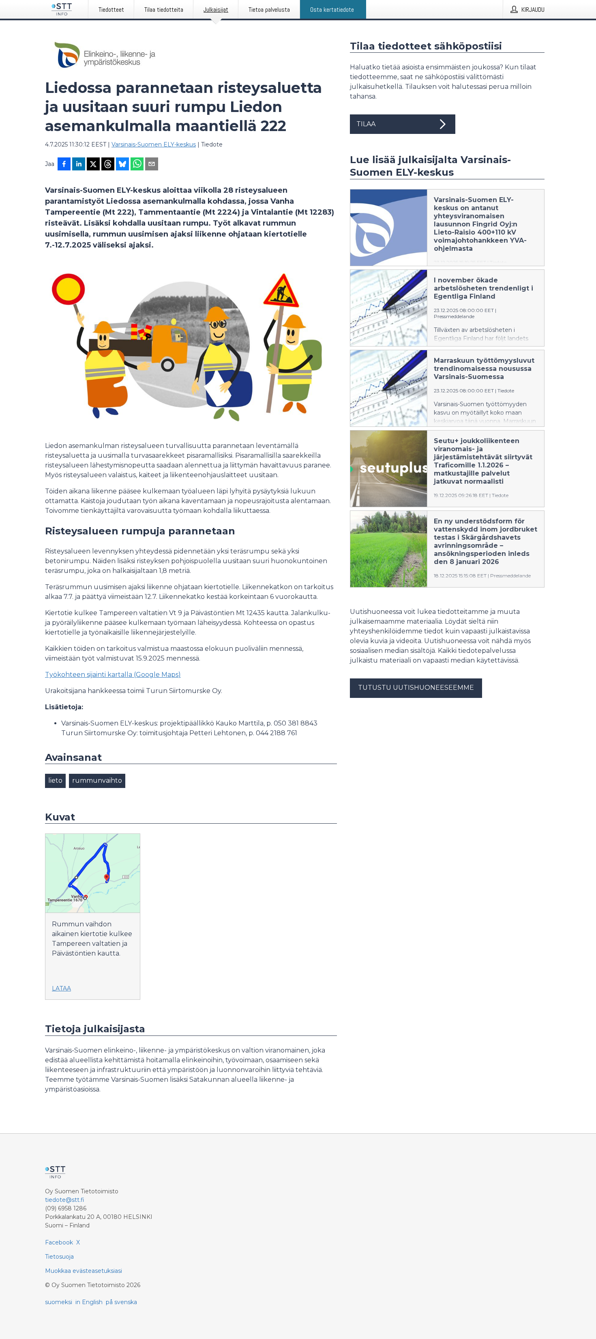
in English (89, 1302)
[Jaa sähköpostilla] (151, 164)
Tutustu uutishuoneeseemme (416, 687)
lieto (55, 780)
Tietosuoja (59, 1256)
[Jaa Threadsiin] (107, 164)
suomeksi (58, 1302)
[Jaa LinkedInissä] (78, 164)
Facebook (59, 1242)
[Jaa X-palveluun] (93, 164)
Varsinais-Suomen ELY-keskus (153, 144)
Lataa (61, 988)
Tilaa (365, 124)
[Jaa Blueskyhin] (122, 164)
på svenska (121, 1302)
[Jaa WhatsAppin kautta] (137, 164)
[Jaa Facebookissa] (64, 164)
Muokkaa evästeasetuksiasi (83, 1270)
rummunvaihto (97, 780)
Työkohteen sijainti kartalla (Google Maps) (113, 674)
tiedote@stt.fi (64, 1199)
